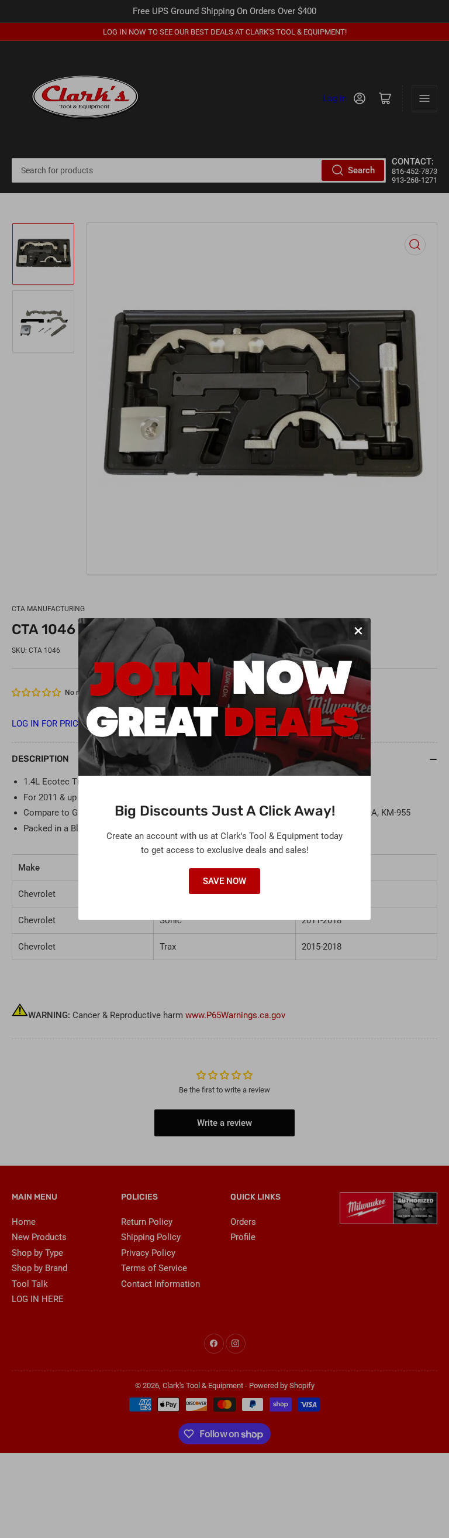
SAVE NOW (224, 881)
